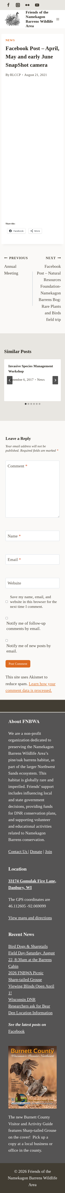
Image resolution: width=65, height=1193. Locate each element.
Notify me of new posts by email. (28, 648)
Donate (36, 851)
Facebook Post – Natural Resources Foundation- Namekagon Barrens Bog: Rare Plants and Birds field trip (49, 289)
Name (14, 536)
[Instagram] (18, 5)
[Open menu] (57, 19)
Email (14, 559)
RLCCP (15, 75)
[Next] (55, 380)
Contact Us (18, 851)
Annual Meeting (16, 265)
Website (14, 583)
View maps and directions (30, 918)
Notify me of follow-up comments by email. (26, 626)
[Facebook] (8, 5)
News (10, 40)
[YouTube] (37, 5)
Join (48, 851)
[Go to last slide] (9, 380)
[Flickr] (27, 5)
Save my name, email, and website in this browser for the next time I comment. (33, 602)
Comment (17, 466)
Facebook (16, 1031)
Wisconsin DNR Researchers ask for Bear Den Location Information (30, 1006)
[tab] (26, 404)
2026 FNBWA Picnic (26, 973)
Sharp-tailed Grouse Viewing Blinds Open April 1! (31, 986)
